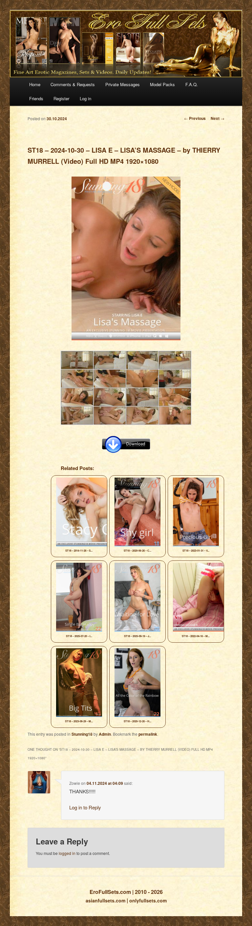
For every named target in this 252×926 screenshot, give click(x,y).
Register (61, 98)
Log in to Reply (85, 807)
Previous (195, 118)
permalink (147, 734)
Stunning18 (82, 734)
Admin (105, 734)
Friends (36, 98)
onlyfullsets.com (148, 900)
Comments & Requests (73, 84)
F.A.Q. (191, 84)
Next (217, 118)
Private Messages (122, 84)
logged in (67, 853)
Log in (85, 98)
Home (34, 84)
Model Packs (162, 84)
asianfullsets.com (105, 900)
